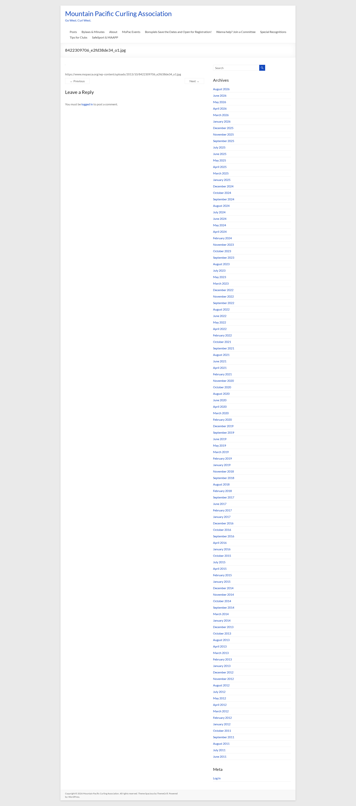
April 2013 (220, 646)
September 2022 (223, 303)
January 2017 (221, 516)
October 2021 (222, 341)
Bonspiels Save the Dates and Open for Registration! (178, 32)
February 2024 (222, 238)
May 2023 (219, 277)
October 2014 (222, 601)
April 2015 (220, 568)
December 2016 (223, 523)
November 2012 (223, 678)
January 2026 (221, 121)
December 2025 (223, 128)
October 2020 (222, 387)
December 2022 (223, 290)
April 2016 (220, 542)
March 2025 (221, 173)
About (113, 32)
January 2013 (221, 666)
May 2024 (219, 225)
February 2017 (222, 510)
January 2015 (221, 581)
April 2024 (220, 231)
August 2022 (221, 309)
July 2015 (219, 562)
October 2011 (222, 730)
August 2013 (221, 640)
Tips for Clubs (78, 37)
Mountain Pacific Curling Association (118, 13)
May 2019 (219, 445)
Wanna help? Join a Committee (236, 32)
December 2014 (223, 588)
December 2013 (223, 627)
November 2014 (223, 594)
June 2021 (219, 361)
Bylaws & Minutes (93, 32)
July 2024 (219, 212)
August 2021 (221, 354)
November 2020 (223, 380)
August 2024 (221, 205)
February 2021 (222, 374)
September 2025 (223, 141)
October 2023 (222, 251)
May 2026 (219, 102)
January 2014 (221, 620)
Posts (73, 32)
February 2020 (222, 419)
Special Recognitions (273, 32)
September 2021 (223, 348)
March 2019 (221, 452)
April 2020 (220, 406)
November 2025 (223, 134)
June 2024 (219, 218)
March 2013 (221, 653)
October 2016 (222, 529)
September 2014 (223, 607)
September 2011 (223, 737)
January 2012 (221, 724)
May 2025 (219, 160)
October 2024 (222, 192)
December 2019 (223, 426)
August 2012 (221, 685)
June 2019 (219, 439)
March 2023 (221, 283)
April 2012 (220, 704)
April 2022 (220, 329)
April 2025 (220, 166)
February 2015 (222, 575)
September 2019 (223, 432)
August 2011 (221, 743)
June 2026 (219, 95)
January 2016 (221, 549)
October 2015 (222, 555)
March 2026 (221, 115)
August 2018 (221, 484)
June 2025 (219, 154)
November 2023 (223, 244)
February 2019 (222, 458)
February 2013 (222, 659)
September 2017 (223, 497)
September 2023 (223, 257)
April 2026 (220, 108)
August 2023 (221, 264)
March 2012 (221, 711)
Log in (217, 778)
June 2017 (219, 503)
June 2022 (219, 316)
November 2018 (223, 471)
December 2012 (223, 672)
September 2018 (223, 478)
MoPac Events (131, 32)
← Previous (77, 81)
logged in (87, 104)
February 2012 (222, 717)
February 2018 (222, 491)
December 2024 (223, 186)
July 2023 (219, 270)
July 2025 (219, 147)
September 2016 (223, 536)
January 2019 (221, 465)
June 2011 (219, 756)
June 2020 (219, 400)
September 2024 (223, 199)
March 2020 (221, 413)
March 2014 (221, 614)
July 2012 (219, 691)
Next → (194, 81)
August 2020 (221, 393)
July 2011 (219, 750)
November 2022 (223, 296)
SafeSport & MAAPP (105, 37)
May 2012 (219, 698)
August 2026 (221, 89)
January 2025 (221, 179)
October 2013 (222, 633)
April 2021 (220, 367)
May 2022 (219, 322)
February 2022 (222, 335)
